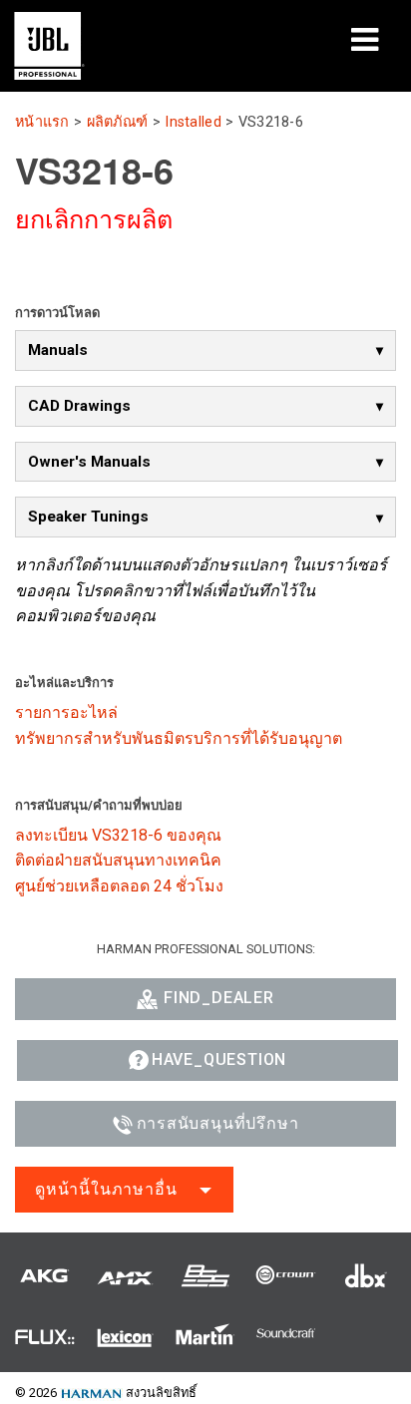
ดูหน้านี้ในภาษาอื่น (106, 1189)
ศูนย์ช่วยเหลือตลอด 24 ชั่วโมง (119, 886)
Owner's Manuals (89, 462)
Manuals (58, 350)
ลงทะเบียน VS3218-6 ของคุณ (118, 835)
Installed (193, 122)
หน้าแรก (42, 122)
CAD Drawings (79, 406)
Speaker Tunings (88, 517)
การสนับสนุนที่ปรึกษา (218, 1123)
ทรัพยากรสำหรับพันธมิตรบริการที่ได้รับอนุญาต (178, 738)
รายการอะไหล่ (66, 712)
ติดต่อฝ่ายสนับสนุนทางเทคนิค (118, 860)
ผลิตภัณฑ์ (118, 122)
